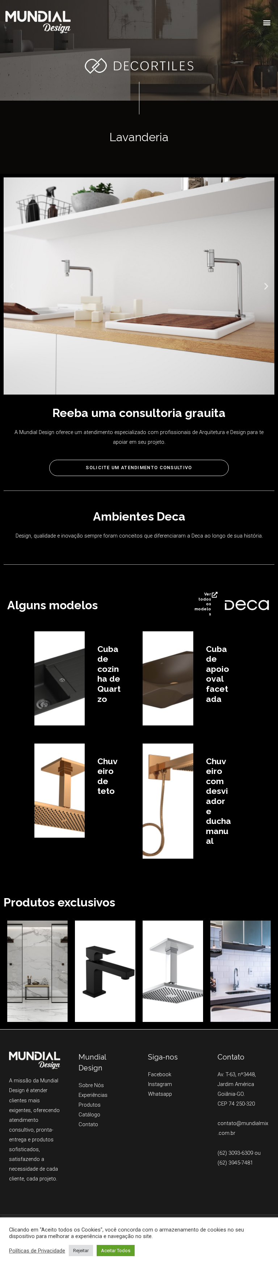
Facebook (159, 1074)
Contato (88, 1124)
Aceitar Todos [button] (115, 1250)
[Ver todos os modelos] (215, 595)
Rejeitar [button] (81, 1250)
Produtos (90, 1105)
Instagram (160, 1084)
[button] (267, 22)
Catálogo (89, 1114)
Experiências (93, 1095)
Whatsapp (160, 1094)
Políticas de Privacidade (37, 1250)
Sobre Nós (91, 1085)
